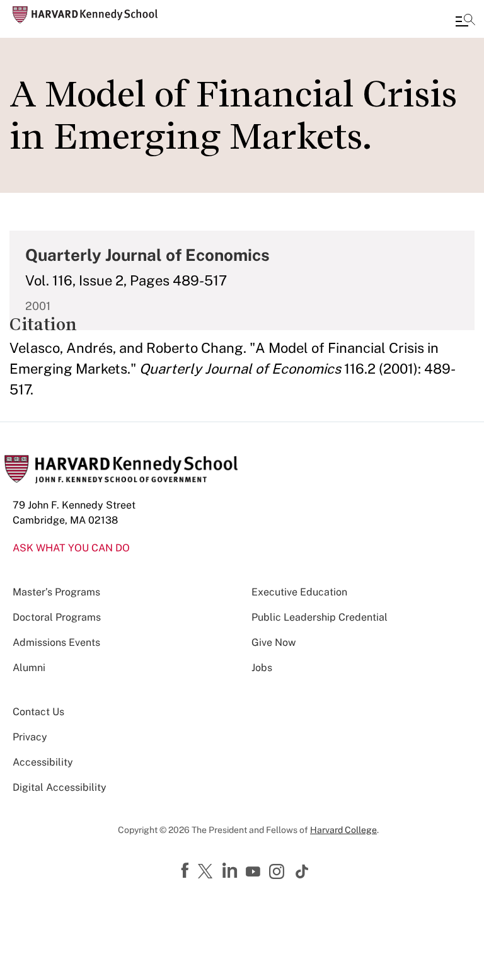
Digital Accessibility (60, 787)
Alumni (29, 668)
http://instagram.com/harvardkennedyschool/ (278, 873)
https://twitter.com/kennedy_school (207, 872)
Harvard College (343, 830)
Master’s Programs (56, 592)
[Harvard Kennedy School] (85, 14)
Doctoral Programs (57, 617)
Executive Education (299, 592)
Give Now (273, 642)
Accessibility (43, 762)
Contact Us (38, 712)
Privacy (30, 737)
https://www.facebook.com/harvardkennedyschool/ (186, 871)
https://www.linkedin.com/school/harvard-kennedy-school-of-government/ (231, 871)
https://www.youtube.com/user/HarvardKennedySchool (254, 872)
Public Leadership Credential (319, 617)
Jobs (261, 668)
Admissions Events (56, 642)
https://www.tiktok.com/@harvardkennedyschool (302, 871)
